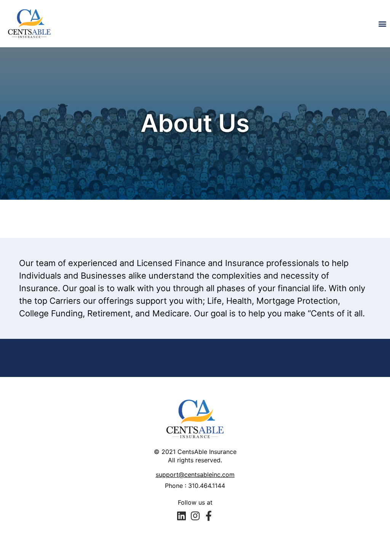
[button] (382, 23)
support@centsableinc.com (195, 474)
